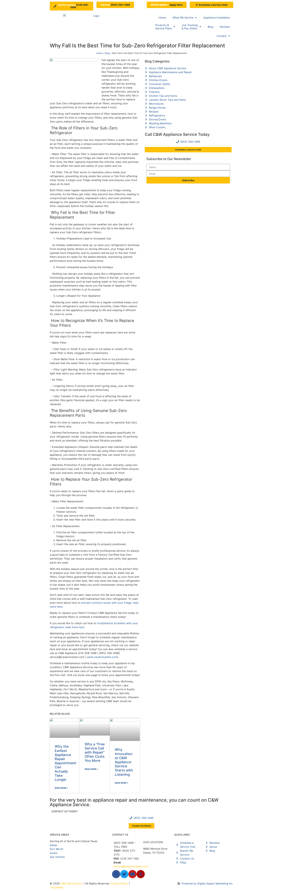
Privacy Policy (119, 883)
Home (162, 17)
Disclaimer (57, 887)
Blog (210, 26)
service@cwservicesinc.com (131, 866)
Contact (222, 36)
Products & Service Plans (163, 26)
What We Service (183, 17)
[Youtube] (132, 874)
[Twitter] (124, 874)
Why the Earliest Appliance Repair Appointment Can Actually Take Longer (65, 763)
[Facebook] (116, 874)
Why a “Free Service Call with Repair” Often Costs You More (95, 752)
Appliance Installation (216, 17)
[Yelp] (141, 874)
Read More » (61, 788)
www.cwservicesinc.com (102, 657)
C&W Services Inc (71, 883)
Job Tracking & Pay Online (190, 26)
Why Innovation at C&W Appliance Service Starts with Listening (124, 762)
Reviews (225, 26)
